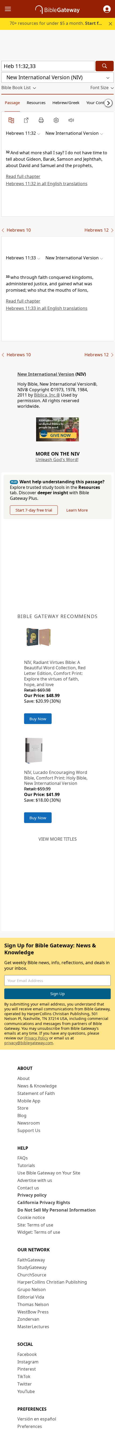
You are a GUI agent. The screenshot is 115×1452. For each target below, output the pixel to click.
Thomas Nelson (33, 1304)
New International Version (45, 374)
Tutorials (26, 1165)
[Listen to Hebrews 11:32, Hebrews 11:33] (71, 120)
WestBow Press (33, 1312)
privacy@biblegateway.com (28, 1042)
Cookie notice (31, 1217)
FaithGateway (31, 1260)
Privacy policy (32, 1195)
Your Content (98, 102)
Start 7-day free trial (34, 510)
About (23, 1078)
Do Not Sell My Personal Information (56, 1210)
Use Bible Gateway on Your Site (48, 1173)
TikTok (23, 1376)
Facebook (27, 1354)
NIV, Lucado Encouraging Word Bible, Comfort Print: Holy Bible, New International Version (55, 777)
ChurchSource (31, 1275)
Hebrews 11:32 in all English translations (46, 184)
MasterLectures (33, 1327)
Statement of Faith (36, 1093)
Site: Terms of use (35, 1225)
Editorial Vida (30, 1297)
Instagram (28, 1362)
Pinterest (26, 1369)
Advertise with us (34, 1180)
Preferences (29, 1426)
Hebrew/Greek (65, 102)
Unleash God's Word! (57, 459)
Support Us (28, 1130)
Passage (12, 102)
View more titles (58, 839)
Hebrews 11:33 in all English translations (46, 308)
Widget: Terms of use (38, 1232)
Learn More (77, 510)
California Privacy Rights (43, 1202)
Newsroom (28, 1123)
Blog (21, 1115)
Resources (36, 102)
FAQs (22, 1158)
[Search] (104, 66)
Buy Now (37, 718)
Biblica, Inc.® (47, 395)
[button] (107, 9)
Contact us (28, 1188)
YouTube (26, 1391)
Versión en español (36, 1419)
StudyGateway (32, 1267)
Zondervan (28, 1319)
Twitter (24, 1384)
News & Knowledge (37, 1086)
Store (22, 1108)
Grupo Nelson (31, 1289)
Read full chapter (23, 176)
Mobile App (28, 1101)
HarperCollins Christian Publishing (52, 1282)
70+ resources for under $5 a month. (58, 23)
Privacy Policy (36, 1037)
